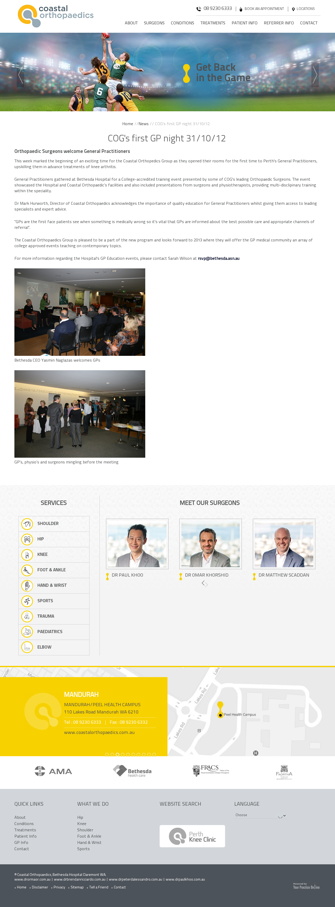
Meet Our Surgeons (210, 503)
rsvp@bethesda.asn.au (218, 259)
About (131, 23)
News (143, 124)
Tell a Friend (98, 887)
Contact (308, 23)
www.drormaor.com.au (32, 880)
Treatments (212, 23)
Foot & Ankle (51, 570)
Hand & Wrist (52, 585)
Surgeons (154, 23)
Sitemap (77, 887)
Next (316, 75)
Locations (306, 9)
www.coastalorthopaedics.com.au (99, 733)
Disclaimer (40, 887)
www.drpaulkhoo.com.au (185, 880)
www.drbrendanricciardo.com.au (79, 880)
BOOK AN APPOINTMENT (264, 9)
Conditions (182, 23)
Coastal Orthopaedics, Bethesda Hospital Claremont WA (61, 875)
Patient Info (245, 23)
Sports (45, 601)
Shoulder (48, 524)
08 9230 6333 (218, 8)
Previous (21, 75)
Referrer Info (279, 23)
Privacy (59, 887)
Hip (40, 539)
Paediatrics (50, 632)
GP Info (21, 843)
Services (54, 503)
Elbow (44, 647)
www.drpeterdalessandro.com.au (135, 880)
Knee (42, 554)
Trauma (45, 616)
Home (127, 124)
